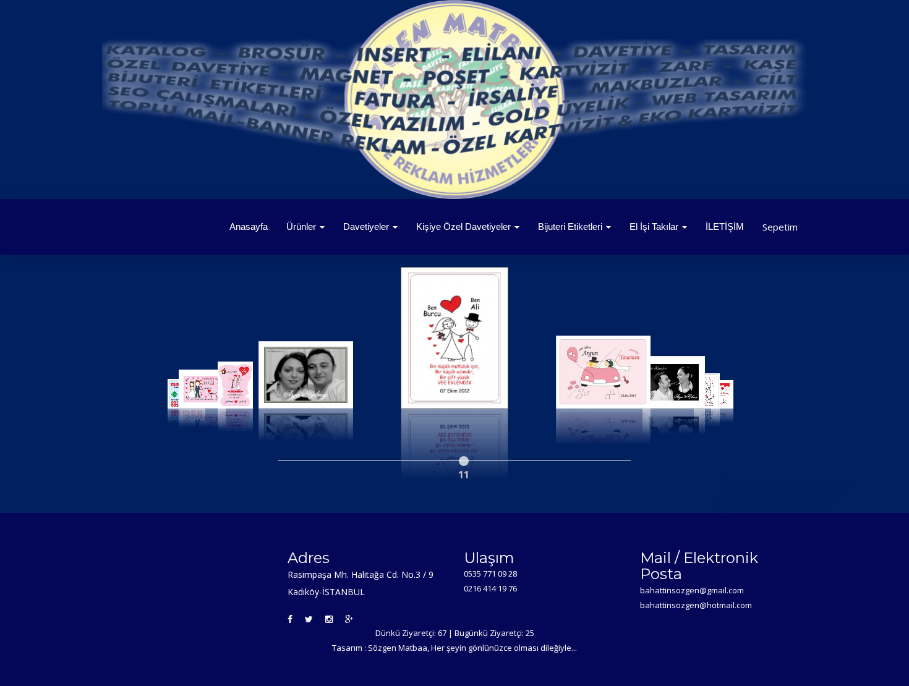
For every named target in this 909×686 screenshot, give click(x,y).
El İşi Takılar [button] (655, 226)
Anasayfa (248, 226)
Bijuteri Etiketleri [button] (571, 226)
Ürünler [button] (302, 226)
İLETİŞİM (725, 226)
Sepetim (780, 227)
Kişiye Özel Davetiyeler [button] (464, 226)
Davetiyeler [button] (367, 226)
